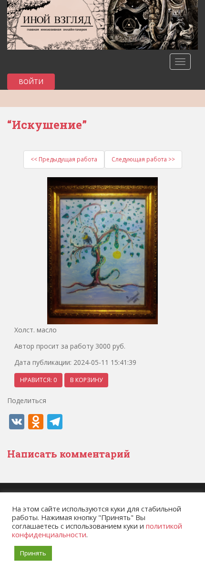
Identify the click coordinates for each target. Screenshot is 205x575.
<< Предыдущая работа (64, 159)
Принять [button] (33, 553)
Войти (31, 81)
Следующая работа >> (143, 159)
